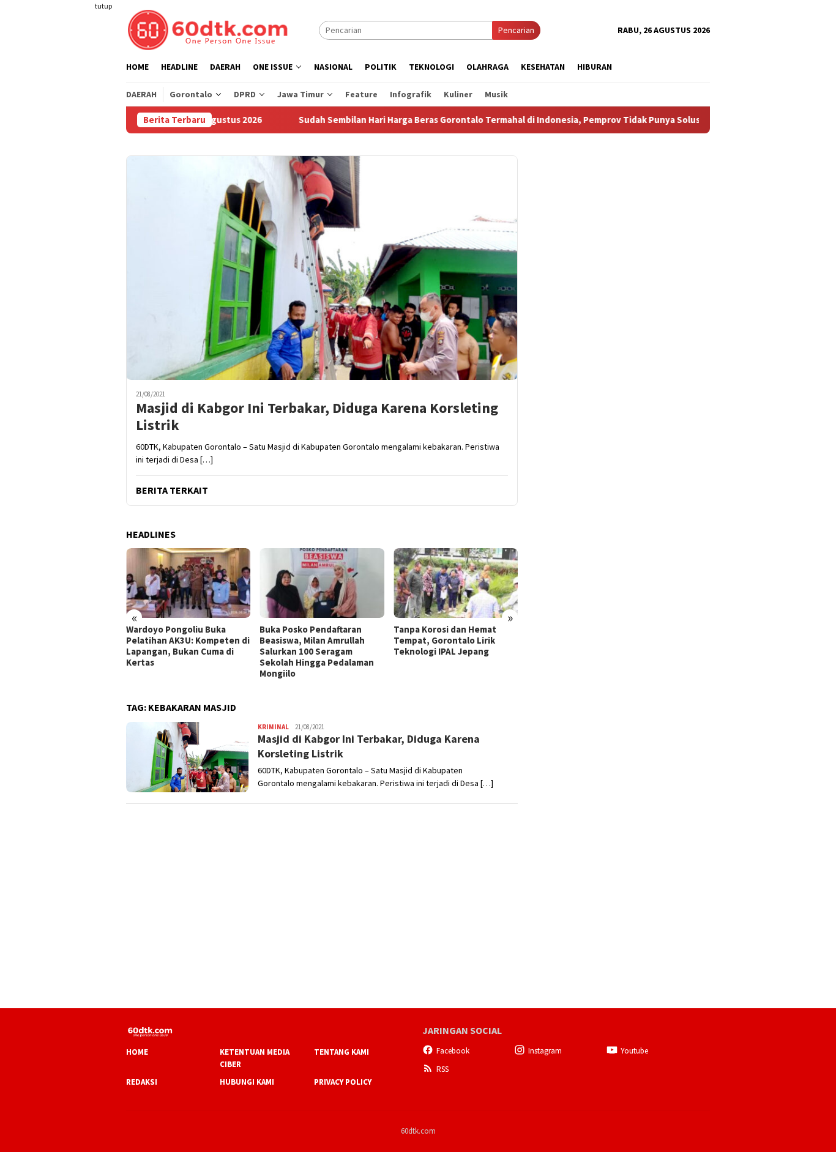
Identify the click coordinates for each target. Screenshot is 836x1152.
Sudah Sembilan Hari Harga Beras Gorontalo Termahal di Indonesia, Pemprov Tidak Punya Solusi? (469, 119)
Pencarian (516, 29)
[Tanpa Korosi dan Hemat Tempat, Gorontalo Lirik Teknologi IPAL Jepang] (456, 583)
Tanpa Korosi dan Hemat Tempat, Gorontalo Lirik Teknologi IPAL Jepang (445, 640)
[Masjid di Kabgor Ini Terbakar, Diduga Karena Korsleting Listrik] (322, 267)
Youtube (634, 1051)
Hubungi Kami (247, 1082)
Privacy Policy (342, 1082)
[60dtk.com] (207, 28)
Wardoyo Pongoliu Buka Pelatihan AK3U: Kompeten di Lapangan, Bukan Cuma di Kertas (188, 646)
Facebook (452, 1051)
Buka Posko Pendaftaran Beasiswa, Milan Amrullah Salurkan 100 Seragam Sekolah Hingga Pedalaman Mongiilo (316, 651)
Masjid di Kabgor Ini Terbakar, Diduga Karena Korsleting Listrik (317, 417)
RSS (442, 1069)
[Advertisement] (78, 222)
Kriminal (273, 727)
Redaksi (141, 1082)
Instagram (545, 1051)
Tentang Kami (341, 1052)
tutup (103, 5)
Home (137, 1052)
